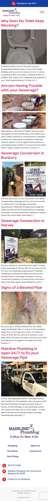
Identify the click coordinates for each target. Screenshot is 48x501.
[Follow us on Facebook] (4, 479)
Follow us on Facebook (19, 479)
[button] (42, 11)
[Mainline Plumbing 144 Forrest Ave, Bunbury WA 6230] (4, 471)
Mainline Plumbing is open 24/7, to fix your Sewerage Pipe (20, 353)
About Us (35, 446)
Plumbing (12, 446)
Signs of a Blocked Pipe (21, 287)
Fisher (28, 497)
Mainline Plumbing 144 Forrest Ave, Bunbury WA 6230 (24, 472)
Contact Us (35, 451)
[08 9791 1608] (4, 465)
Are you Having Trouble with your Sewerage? (21, 87)
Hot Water (12, 451)
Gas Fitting (12, 456)
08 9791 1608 (14, 465)
